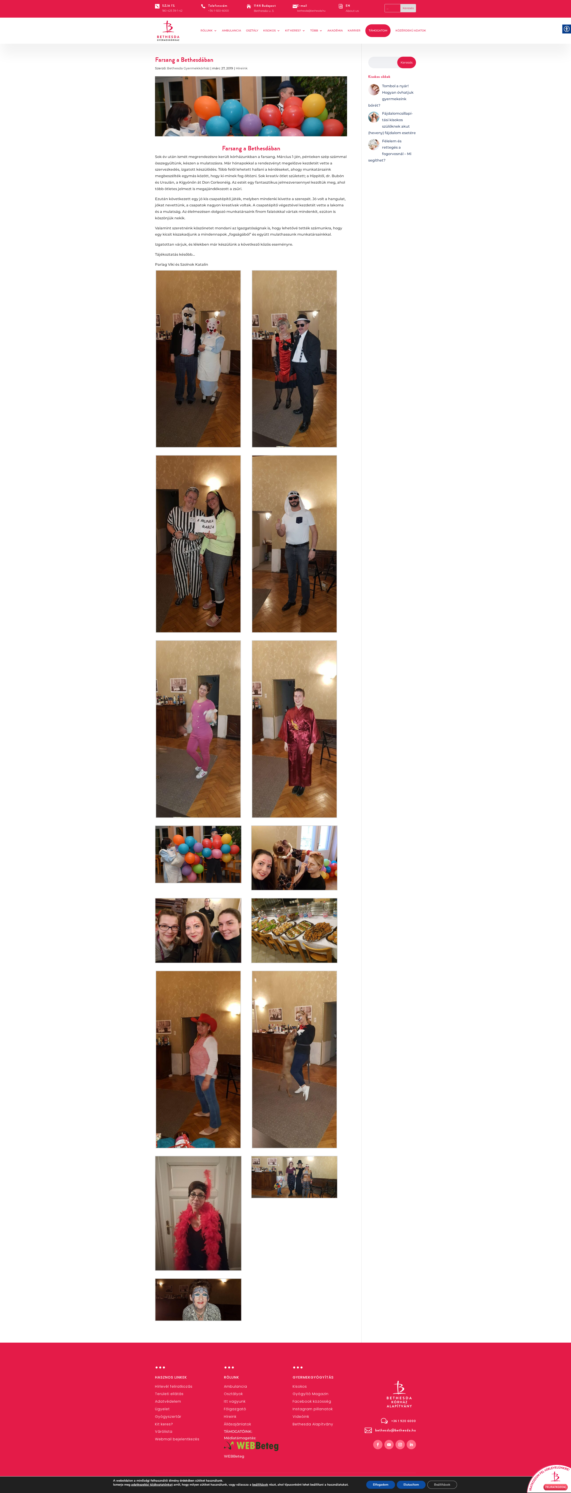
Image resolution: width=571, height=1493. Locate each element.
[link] (168, 31)
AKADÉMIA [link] (335, 30)
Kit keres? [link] (293, 30)
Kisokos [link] (269, 30)
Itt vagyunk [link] (235, 1401)
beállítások (260, 1485)
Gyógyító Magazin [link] (311, 1393)
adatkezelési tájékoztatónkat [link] (152, 1485)
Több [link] (314, 30)
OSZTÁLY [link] (252, 30)
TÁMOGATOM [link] (378, 30)
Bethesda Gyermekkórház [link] (188, 68)
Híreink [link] (242, 68)
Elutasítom (411, 1485)
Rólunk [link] (207, 30)
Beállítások (442, 1485)
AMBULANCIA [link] (231, 30)
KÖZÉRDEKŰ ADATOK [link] (410, 30)
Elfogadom (380, 1485)
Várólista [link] (163, 1431)
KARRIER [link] (354, 30)
